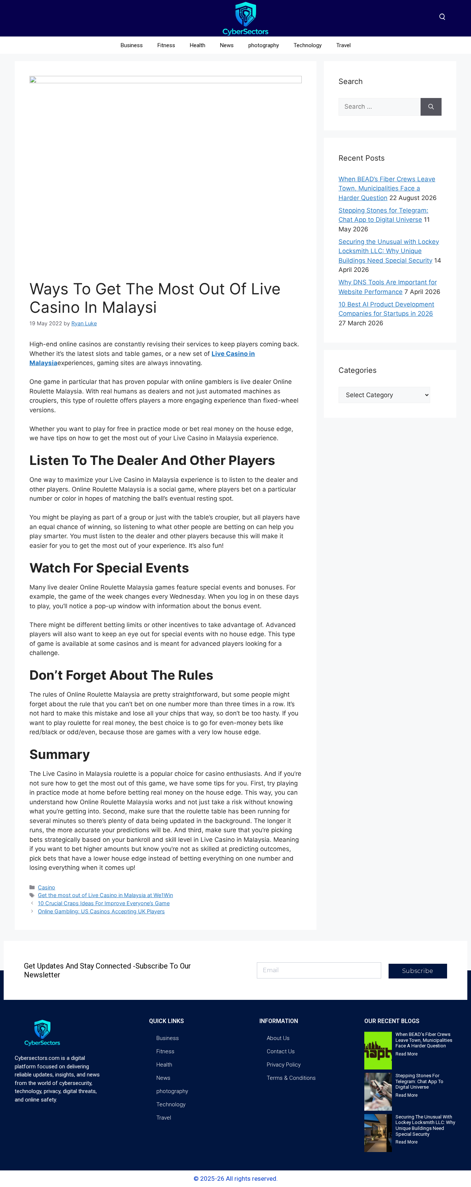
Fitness (166, 45)
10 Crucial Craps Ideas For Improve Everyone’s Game (104, 903)
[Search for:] (380, 107)
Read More (407, 1054)
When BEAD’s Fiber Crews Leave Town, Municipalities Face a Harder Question (387, 188)
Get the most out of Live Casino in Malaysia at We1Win (105, 895)
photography (263, 45)
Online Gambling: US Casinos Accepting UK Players (101, 911)
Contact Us (281, 1051)
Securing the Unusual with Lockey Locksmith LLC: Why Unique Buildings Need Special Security (389, 251)
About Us (278, 1038)
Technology (308, 45)
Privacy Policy (284, 1064)
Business (132, 45)
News (227, 45)
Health (197, 45)
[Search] (431, 107)
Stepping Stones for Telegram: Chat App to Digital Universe (419, 1081)
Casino (46, 887)
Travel (343, 45)
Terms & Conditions (291, 1078)
